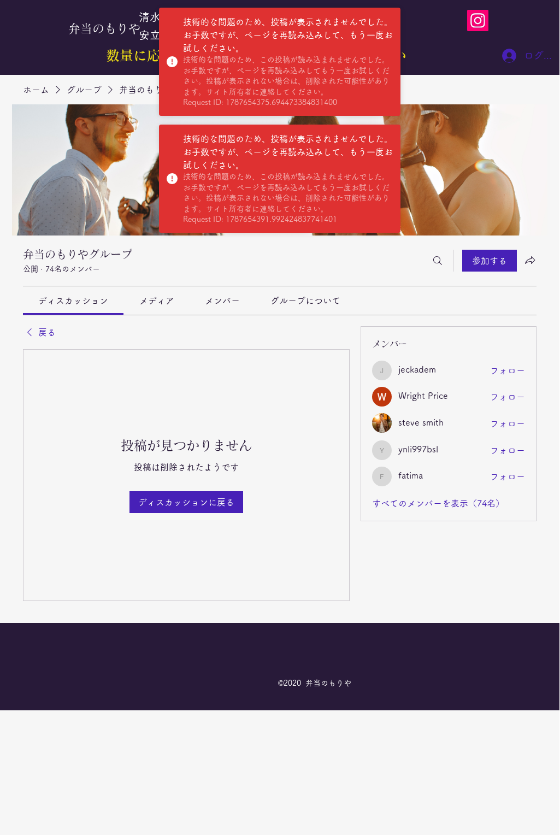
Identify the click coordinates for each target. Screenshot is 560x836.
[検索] (437, 261)
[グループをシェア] (530, 260)
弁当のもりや (104, 28)
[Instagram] (477, 20)
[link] (73, 300)
